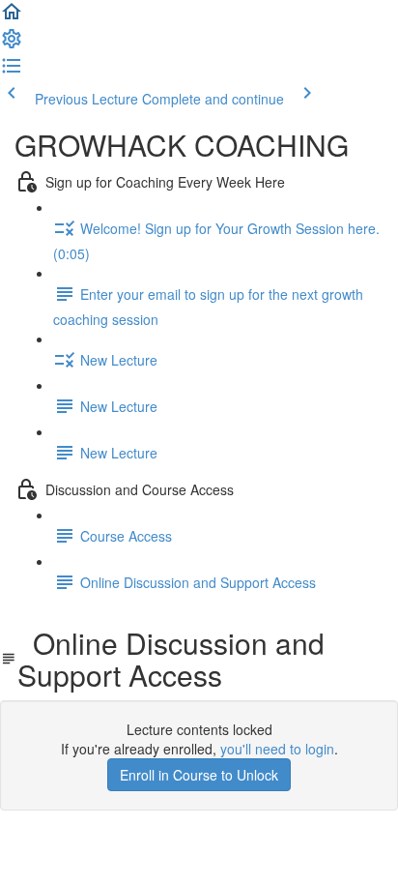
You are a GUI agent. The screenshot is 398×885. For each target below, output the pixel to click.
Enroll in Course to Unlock (199, 774)
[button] (11, 17)
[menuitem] (11, 44)
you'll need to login (277, 748)
